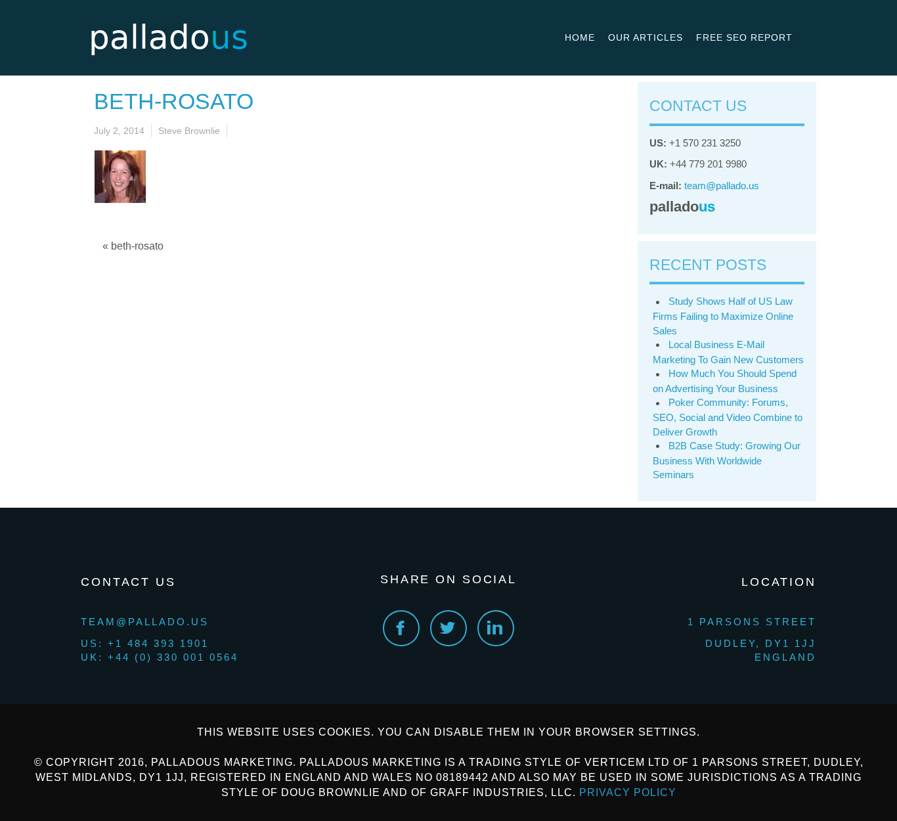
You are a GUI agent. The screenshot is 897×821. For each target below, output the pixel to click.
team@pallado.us (721, 185)
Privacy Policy (627, 792)
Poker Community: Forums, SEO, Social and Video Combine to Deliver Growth (727, 417)
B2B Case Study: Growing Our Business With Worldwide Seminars (726, 460)
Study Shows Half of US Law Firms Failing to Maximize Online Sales (723, 316)
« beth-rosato (133, 246)
